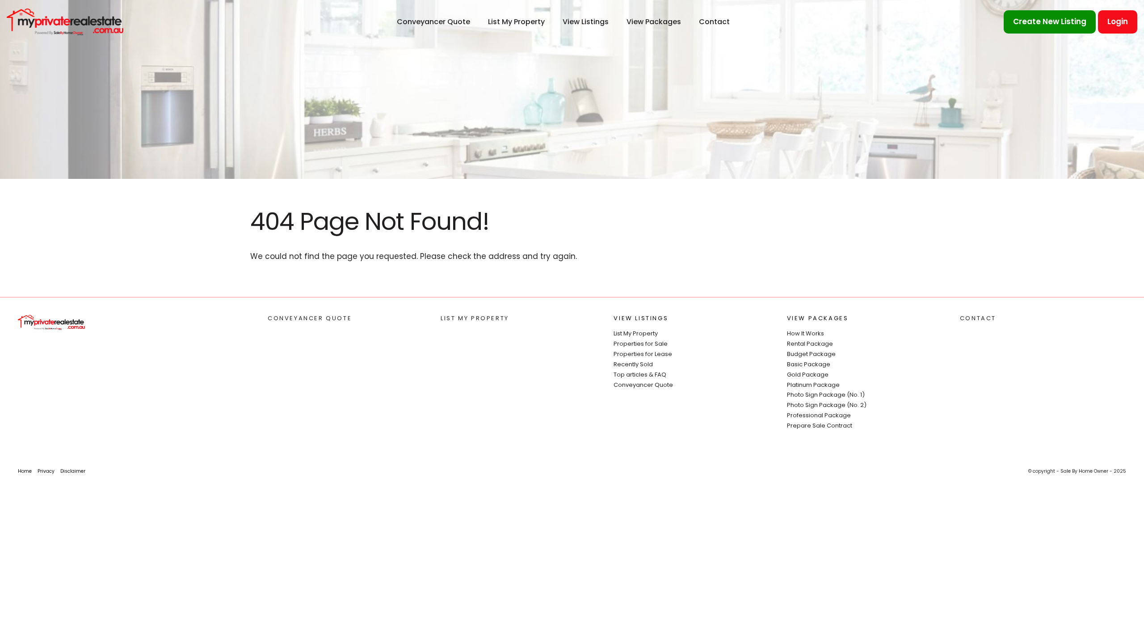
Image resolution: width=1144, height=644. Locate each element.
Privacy (46, 471)
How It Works (805, 333)
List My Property (516, 22)
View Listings (586, 22)
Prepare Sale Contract (819, 425)
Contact (714, 22)
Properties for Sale (641, 343)
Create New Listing (1049, 21)
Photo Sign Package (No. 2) (826, 405)
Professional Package (819, 415)
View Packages (654, 22)
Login (1117, 21)
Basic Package (808, 364)
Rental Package (810, 343)
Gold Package (808, 374)
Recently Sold (633, 364)
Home (25, 471)
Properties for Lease (643, 354)
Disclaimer (72, 471)
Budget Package (811, 354)
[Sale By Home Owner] (65, 21)
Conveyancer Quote (433, 22)
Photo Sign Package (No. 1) (826, 394)
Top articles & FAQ (640, 374)
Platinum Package (813, 385)
